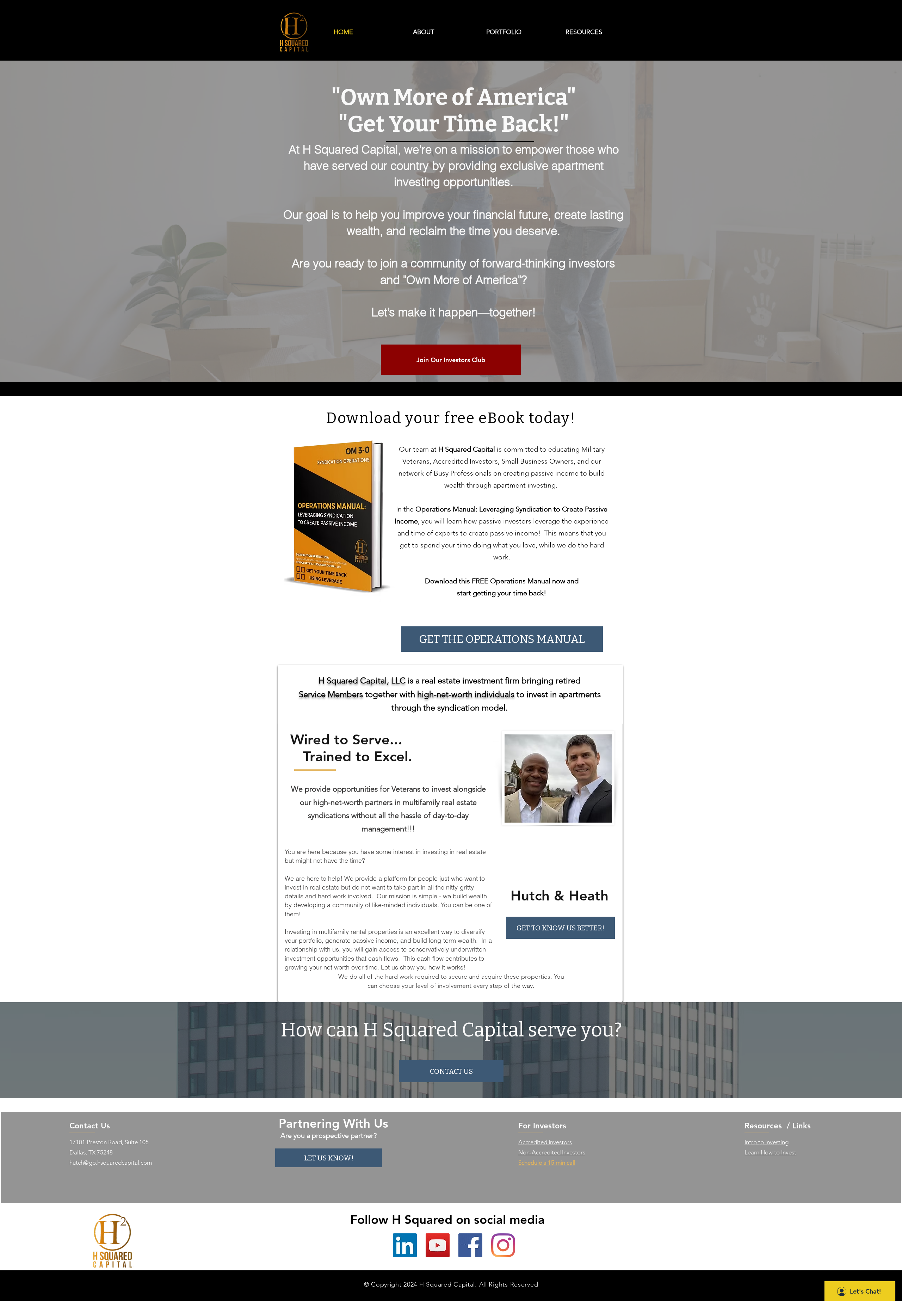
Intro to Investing (767, 1142)
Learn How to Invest (770, 1152)
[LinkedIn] (405, 1245)
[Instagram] (503, 1245)
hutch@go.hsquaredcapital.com (110, 1162)
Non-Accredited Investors (551, 1152)
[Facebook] (470, 1245)
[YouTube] (438, 1245)
